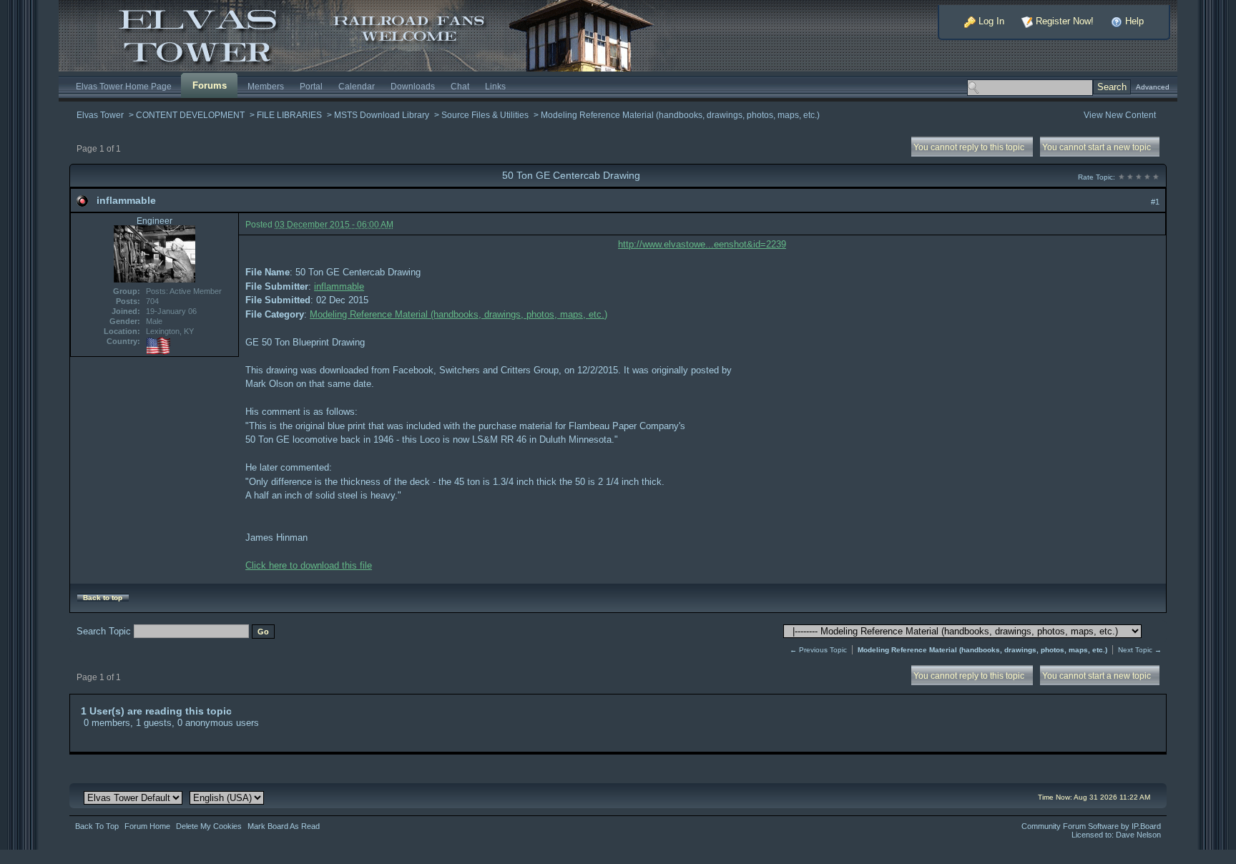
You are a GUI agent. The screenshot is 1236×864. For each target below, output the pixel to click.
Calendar (356, 86)
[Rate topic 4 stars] (1147, 177)
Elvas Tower (100, 114)
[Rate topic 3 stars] (1138, 177)
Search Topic (104, 631)
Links (495, 86)
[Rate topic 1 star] (1121, 177)
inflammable (126, 200)
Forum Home (147, 826)
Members (265, 86)
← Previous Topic (818, 650)
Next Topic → (1140, 650)
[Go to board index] (369, 34)
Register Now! (1063, 21)
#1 (1155, 201)
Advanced (1152, 87)
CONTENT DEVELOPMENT (190, 114)
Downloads (413, 86)
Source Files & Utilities (485, 114)
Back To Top (97, 826)
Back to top (102, 598)
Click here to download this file (308, 565)
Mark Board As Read (283, 826)
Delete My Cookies (209, 826)
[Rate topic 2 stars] (1130, 177)
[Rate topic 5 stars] (1156, 177)
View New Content (1120, 114)
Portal (311, 86)
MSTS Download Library (381, 114)
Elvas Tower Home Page (124, 86)
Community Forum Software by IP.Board (1091, 826)
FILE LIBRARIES (289, 114)
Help (1133, 21)
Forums (209, 85)
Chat (460, 86)
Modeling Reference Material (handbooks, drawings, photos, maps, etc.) (680, 114)
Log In (990, 21)
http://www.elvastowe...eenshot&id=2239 (702, 244)
